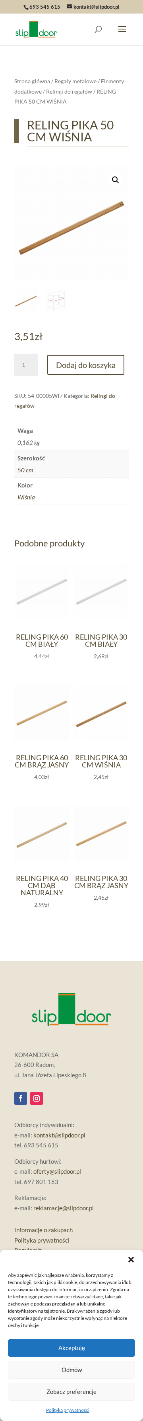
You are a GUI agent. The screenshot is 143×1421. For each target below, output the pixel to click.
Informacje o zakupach (43, 1229)
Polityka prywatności (67, 1410)
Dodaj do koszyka (86, 365)
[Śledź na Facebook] (20, 1098)
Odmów (72, 1369)
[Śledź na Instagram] (36, 1098)
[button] (131, 1260)
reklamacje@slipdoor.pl (63, 1208)
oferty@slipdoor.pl (57, 1171)
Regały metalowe (75, 81)
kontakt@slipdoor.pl (59, 1135)
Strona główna (32, 81)
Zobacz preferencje (71, 1391)
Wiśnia (26, 497)
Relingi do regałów (69, 91)
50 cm (25, 470)
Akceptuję (71, 1347)
